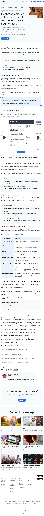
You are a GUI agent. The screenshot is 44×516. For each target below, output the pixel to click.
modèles (25, 341)
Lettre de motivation (3, 481)
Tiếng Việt (19, 501)
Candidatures (4, 485)
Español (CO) (38, 498)
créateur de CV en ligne (6, 334)
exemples (3, 342)
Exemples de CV (12, 481)
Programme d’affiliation (30, 482)
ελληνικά (32, 501)
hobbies (24, 273)
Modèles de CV (13, 478)
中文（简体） (27, 503)
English (21, 498)
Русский (9, 503)
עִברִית (19, 503)
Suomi (10, 501)
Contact (20, 480)
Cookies (20, 488)
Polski (27, 499)
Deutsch (17, 498)
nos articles (13, 338)
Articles (3, 7)
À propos (29, 478)
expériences (21, 257)
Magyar (13, 499)
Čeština (27, 501)
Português (32, 499)
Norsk (23, 499)
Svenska (14, 501)
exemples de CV (11, 159)
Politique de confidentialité (22, 486)
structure (16, 167)
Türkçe (23, 501)
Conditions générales (21, 484)
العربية (22, 503)
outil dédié (12, 341)
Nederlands (18, 499)
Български (38, 501)
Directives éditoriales (30, 485)
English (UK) (27, 498)
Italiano (8, 499)
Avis (28, 480)
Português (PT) (38, 499)
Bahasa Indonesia (7, 498)
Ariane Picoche (8, 10)
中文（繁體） (34, 503)
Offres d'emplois (3, 483)
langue (30, 267)
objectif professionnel (30, 247)
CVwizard (23, 513)
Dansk (13, 498)
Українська (14, 503)
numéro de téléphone (31, 241)
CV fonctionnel (26, 103)
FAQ (27, 1)
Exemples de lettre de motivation (12, 488)
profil (25, 245)
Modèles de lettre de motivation (12, 484)
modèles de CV (8, 114)
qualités (18, 264)
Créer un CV (3, 478)
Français (4, 499)
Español (32, 498)
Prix (23, 1)
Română (5, 501)
